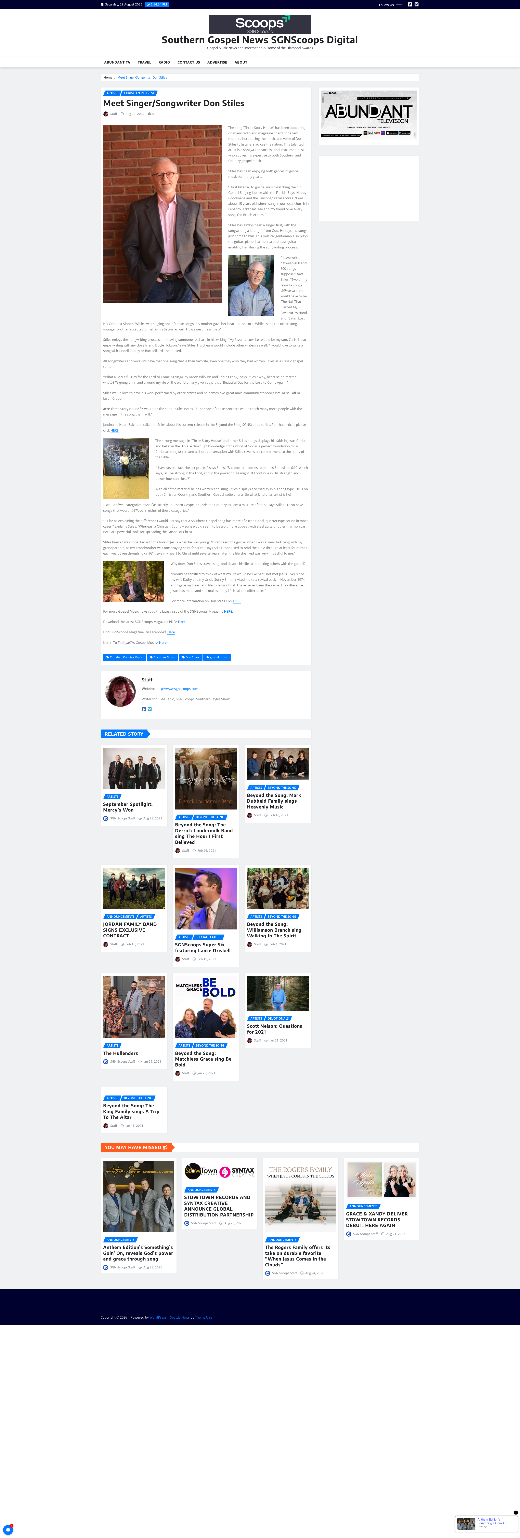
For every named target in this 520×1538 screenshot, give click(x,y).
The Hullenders (120, 1053)
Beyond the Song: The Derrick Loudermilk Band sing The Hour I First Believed (204, 833)
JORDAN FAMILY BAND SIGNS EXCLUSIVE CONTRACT (130, 929)
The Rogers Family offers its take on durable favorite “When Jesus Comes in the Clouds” (297, 1255)
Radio (164, 62)
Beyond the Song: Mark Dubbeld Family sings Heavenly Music (274, 800)
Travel (144, 62)
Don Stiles (192, 657)
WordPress (158, 1317)
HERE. (228, 611)
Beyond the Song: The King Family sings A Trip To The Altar (131, 1111)
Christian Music (164, 657)
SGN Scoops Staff (122, 818)
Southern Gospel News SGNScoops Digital (260, 39)
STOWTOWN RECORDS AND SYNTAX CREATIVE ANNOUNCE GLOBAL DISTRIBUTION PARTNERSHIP (219, 1205)
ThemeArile (203, 1317)
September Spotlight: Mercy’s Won (128, 807)
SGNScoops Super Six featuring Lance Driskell (203, 947)
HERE (114, 430)
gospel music (219, 657)
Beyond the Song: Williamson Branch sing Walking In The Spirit (274, 929)
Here (181, 622)
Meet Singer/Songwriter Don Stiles (142, 77)
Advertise (217, 62)
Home (108, 77)
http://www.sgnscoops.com (177, 688)
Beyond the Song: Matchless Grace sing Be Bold (203, 1058)
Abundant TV (117, 62)
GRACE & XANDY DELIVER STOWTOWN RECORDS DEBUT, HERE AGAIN (377, 1219)
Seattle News (180, 1317)
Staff (113, 114)
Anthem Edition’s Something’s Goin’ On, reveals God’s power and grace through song (138, 1253)
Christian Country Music (126, 657)
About (241, 62)
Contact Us (189, 62)
